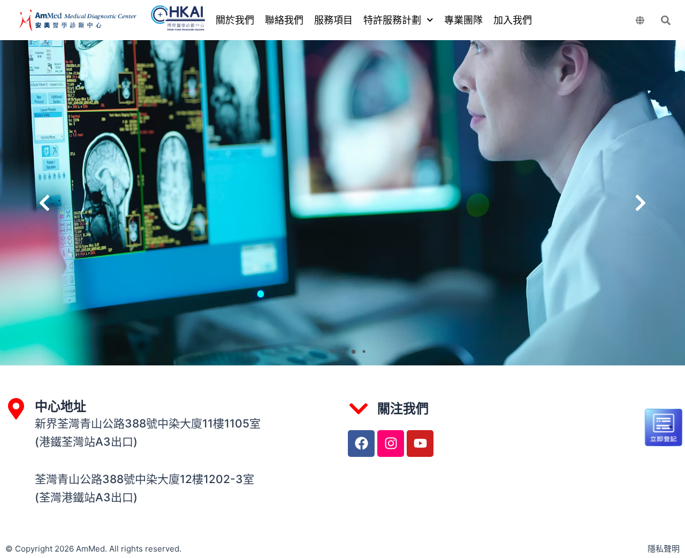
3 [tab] (353, 351)
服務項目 (333, 20)
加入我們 (512, 20)
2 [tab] (342, 351)
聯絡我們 (284, 20)
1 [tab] (331, 351)
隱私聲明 (664, 549)
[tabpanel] (342, 202)
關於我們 (235, 20)
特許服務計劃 (392, 20)
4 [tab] (364, 351)
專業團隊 (463, 20)
